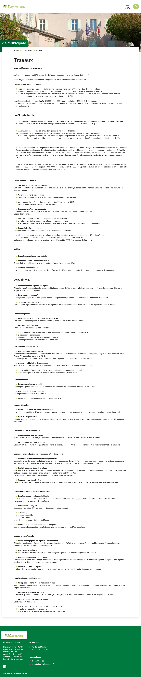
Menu (127, 8)
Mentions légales (21, 673)
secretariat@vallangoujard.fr (43, 664)
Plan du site (7, 673)
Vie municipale (27, 50)
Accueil (16, 50)
